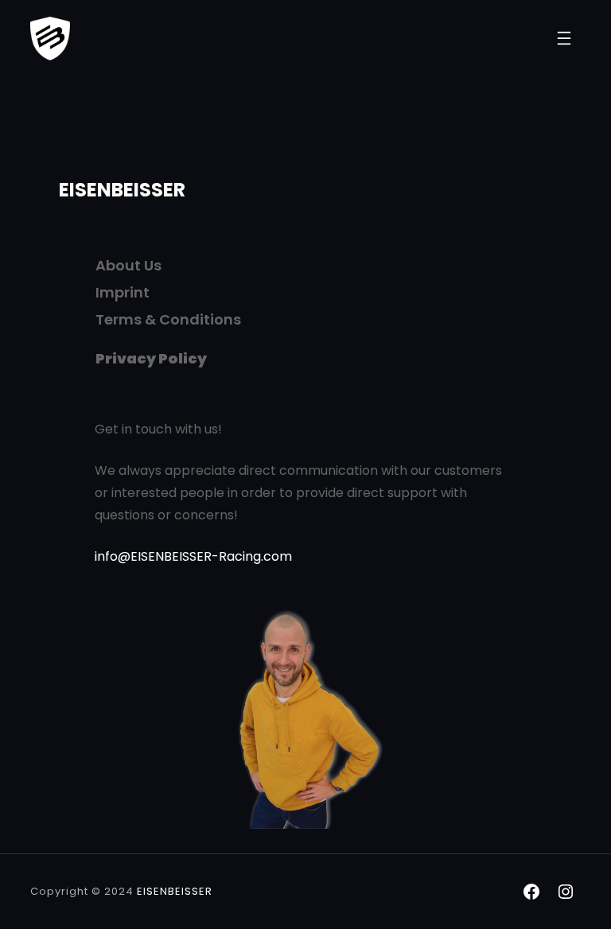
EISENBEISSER (122, 190)
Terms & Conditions (168, 319)
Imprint (122, 292)
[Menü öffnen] (564, 38)
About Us (128, 265)
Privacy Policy (151, 358)
